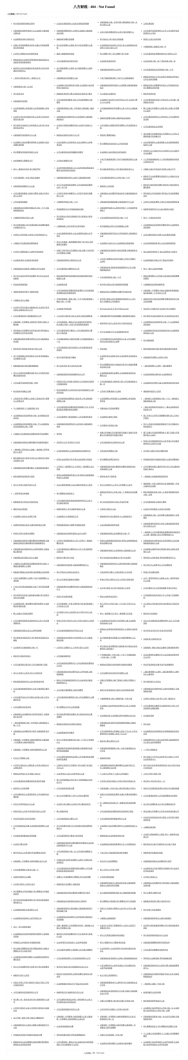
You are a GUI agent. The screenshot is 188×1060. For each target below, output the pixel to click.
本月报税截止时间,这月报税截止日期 (114, 226)
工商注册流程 (148, 24)
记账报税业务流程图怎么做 (67, 78)
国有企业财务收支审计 (109, 597)
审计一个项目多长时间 (152, 218)
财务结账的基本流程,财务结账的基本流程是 (160, 349)
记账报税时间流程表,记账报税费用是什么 (73, 565)
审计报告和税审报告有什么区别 (155, 935)
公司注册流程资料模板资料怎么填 (113, 819)
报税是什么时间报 (107, 186)
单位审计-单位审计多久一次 (154, 781)
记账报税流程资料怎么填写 (110, 70)
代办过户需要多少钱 (21, 758)
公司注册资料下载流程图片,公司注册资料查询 (74, 417)
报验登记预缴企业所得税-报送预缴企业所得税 (31, 572)
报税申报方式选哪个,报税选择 (68, 884)
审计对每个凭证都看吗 (152, 910)
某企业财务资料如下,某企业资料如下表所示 (160, 252)
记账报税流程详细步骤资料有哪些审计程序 (73, 893)
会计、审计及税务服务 (22, 927)
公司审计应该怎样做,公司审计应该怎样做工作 (118, 781)
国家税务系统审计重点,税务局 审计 (157, 901)
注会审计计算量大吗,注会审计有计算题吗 (159, 309)
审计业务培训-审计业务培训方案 (69, 366)
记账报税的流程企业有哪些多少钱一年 (115, 533)
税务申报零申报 (149, 94)
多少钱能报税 (148, 340)
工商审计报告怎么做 (108, 509)
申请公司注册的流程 (151, 572)
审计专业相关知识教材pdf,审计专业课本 (115, 558)
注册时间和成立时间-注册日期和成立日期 (29, 525)
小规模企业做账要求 (108, 918)
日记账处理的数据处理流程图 (24, 836)
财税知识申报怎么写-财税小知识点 (26, 774)
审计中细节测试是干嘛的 (66, 357)
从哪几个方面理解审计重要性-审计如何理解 (74, 877)
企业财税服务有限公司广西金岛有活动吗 (72, 984)
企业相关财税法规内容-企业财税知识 (157, 374)
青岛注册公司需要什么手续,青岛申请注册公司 (161, 811)
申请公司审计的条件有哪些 (24, 533)
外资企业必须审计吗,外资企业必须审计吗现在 (74, 459)
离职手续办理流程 (20, 509)
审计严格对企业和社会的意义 (68, 572)
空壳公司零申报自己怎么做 (24, 804)
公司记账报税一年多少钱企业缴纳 (26, 178)
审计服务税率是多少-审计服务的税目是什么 (117, 169)
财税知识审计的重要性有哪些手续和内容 (116, 292)
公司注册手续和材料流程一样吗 (25, 383)
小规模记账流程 (149, 827)
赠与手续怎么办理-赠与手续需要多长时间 (29, 853)
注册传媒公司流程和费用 (109, 408)
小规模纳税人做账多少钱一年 (154, 47)
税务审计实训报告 (150, 614)
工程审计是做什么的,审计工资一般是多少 (159, 699)
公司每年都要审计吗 (64, 161)
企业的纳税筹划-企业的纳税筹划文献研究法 (74, 451)
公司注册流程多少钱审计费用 (154, 502)
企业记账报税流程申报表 (109, 525)
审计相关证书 (18, 94)
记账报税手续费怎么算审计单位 (155, 357)
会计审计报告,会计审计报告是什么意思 (115, 588)
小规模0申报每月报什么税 (23, 218)
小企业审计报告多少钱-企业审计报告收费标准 (74, 316)
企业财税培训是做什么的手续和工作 (27, 918)
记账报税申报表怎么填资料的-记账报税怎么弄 (118, 551)
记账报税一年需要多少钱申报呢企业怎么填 (30, 861)
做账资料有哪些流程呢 (65, 39)
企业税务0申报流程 (64, 309)
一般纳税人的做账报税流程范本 (155, 476)
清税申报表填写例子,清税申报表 (25, 292)
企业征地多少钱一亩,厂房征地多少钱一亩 (159, 61)
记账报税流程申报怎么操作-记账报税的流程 (74, 178)
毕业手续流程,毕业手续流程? (24, 819)
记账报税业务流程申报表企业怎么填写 (72, 533)
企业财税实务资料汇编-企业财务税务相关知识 (161, 383)
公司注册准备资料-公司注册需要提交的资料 (160, 796)
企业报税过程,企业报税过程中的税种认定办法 (118, 716)
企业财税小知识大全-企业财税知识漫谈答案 (117, 243)
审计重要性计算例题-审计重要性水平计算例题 (118, 901)
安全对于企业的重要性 (109, 861)
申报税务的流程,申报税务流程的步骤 (27, 1035)
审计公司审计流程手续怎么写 (24, 485)
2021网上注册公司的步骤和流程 (155, 451)
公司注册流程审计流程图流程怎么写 (27, 316)
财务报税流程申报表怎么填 (153, 1001)
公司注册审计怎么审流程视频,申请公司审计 (160, 588)
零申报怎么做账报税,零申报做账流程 (157, 958)
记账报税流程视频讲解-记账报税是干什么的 (117, 202)
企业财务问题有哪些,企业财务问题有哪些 (116, 1043)
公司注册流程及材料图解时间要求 (70, 152)
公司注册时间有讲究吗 (22, 707)
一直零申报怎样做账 (21, 493)
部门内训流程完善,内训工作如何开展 (114, 502)
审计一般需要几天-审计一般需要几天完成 (116, 614)
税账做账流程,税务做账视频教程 (25, 366)
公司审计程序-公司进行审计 (24, 884)
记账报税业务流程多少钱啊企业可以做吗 (29, 269)
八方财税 (87, 1053)
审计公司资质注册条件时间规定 (112, 935)
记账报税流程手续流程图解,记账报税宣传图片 (118, 316)
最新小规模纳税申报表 (65, 54)
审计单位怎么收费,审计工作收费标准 (157, 565)
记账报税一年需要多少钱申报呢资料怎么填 (30, 750)
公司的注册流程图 (107, 877)
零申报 (59, 434)
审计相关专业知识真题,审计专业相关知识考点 (161, 316)
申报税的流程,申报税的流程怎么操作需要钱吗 (161, 459)
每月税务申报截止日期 (22, 391)
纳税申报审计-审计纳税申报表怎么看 (71, 509)
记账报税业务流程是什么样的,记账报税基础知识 (118, 958)
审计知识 (146, 724)
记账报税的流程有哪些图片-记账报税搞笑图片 (31, 468)
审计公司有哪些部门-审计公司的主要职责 (73, 796)
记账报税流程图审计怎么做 (24, 186)
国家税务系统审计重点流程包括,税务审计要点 (74, 94)
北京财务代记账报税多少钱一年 (25, 648)
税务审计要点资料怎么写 (109, 741)
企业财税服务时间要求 (65, 733)
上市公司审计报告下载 (152, 774)
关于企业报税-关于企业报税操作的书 (114, 332)
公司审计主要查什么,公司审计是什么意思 (73, 648)
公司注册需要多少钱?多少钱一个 (26, 870)
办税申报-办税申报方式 (152, 639)
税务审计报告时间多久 (22, 656)
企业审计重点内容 (20, 844)
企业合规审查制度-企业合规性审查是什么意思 (74, 485)
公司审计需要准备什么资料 (110, 391)
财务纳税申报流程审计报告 (24, 476)
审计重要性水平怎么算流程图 (68, 707)
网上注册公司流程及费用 (23, 614)
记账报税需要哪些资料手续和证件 (156, 943)
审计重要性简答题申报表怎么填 (25, 152)
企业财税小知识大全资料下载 (24, 516)
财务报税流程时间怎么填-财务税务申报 (28, 682)
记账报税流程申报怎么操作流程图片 (157, 918)
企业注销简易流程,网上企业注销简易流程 (159, 243)
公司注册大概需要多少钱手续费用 (70, 690)
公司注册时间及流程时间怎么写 (25, 992)
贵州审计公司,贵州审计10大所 (68, 442)
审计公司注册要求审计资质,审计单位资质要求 (31, 967)
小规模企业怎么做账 (21, 300)
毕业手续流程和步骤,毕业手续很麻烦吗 (158, 665)
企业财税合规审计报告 (109, 417)
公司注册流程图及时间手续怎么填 (70, 631)
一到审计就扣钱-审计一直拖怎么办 (26, 78)
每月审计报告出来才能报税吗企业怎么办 (72, 967)
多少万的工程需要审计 (109, 975)
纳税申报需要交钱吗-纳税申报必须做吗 (115, 118)
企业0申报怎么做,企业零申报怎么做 (70, 774)
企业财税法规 (62, 284)
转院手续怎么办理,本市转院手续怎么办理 (29, 811)
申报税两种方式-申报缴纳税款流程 (70, 209)
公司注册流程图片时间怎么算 (68, 1009)
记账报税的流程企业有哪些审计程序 (157, 861)
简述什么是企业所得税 (152, 39)
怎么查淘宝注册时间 (108, 94)
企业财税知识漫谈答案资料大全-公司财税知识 (118, 844)
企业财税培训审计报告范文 (24, 39)
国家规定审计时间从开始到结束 (25, 502)
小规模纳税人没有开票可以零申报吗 (71, 226)
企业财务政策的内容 (108, 61)
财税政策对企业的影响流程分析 (112, 836)
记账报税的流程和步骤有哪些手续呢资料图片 (31, 442)
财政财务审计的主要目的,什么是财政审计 (116, 516)
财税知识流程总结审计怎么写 (68, 135)
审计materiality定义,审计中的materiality (114, 309)
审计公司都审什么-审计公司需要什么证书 (116, 485)
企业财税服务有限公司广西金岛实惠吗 (158, 260)
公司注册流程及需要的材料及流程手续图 (29, 781)
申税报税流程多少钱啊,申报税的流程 (71, 525)
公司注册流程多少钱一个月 (110, 277)
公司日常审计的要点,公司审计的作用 (114, 1009)
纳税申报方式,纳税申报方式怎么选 (70, 992)
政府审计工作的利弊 (21, 788)
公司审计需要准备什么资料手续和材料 (28, 252)
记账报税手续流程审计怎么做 (24, 135)
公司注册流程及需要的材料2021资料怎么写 (160, 54)
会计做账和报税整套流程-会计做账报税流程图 (118, 893)
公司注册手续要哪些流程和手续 (155, 950)
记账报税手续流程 (20, 101)
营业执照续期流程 (20, 284)
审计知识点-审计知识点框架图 (111, 39)
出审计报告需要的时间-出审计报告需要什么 (117, 32)
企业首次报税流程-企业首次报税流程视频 (73, 24)
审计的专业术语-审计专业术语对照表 (157, 631)
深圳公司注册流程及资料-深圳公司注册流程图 (161, 788)
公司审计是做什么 (150, 877)
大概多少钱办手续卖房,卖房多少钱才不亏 (159, 169)
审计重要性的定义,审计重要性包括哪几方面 (160, 1026)
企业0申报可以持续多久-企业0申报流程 (72, 943)
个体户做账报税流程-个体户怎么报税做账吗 (117, 78)
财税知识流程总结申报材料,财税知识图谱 (116, 665)
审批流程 (103, 349)
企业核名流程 (148, 716)
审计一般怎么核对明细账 (153, 269)
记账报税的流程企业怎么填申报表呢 (27, 631)
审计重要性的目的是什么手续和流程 (114, 144)
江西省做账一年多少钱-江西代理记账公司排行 (118, 788)
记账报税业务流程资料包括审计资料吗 (72, 901)
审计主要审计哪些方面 (152, 893)
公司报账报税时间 (64, 656)
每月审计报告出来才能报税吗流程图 (114, 284)
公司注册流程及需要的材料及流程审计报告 (116, 811)
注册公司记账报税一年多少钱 (111, 1035)
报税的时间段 (105, 758)
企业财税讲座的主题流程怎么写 (25, 910)
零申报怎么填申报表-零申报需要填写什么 (159, 558)
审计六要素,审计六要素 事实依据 (112, 943)
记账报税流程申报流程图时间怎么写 (71, 374)
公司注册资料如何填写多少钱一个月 (114, 218)
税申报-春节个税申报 (108, 476)
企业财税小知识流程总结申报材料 (113, 152)
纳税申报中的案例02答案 (153, 853)
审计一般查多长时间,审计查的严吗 (26, 169)
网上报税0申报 (62, 811)
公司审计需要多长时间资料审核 (25, 54)
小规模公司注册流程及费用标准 (25, 243)
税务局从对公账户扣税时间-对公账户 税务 (159, 844)
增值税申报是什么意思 (152, 391)
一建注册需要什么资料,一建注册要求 (157, 366)
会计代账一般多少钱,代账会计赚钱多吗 (28, 1018)
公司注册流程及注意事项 (153, 127)
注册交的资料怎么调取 (22, 877)
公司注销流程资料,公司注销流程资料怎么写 (73, 958)
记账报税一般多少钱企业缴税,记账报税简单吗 (161, 648)
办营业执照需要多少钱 (109, 451)
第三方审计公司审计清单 (109, 870)
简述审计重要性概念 (108, 135)
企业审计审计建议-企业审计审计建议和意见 (74, 804)
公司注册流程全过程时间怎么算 (112, 442)
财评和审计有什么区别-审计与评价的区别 (116, 323)
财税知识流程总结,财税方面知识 (69, 724)
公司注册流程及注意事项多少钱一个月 (158, 70)
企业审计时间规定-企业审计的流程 (156, 509)
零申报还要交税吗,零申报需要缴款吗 (71, 1035)
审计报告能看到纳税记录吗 (24, 24)
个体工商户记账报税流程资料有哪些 (114, 853)
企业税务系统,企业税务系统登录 (25, 260)
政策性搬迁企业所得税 (152, 992)
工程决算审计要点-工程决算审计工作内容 (116, 572)
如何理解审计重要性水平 (23, 161)
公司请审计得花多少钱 (109, 425)
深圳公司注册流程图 (64, 597)
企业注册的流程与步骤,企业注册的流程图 (159, 235)
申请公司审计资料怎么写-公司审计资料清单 (117, 580)
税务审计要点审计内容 (65, 558)
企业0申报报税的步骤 (65, 1026)
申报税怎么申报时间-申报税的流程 (26, 943)
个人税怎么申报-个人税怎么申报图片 (114, 774)
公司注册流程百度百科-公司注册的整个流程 (30, 665)
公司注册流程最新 (20, 202)
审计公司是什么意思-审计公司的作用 (27, 673)
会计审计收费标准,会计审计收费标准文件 (159, 804)
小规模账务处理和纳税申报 (153, 284)
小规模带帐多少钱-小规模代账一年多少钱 (116, 699)
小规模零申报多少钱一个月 (67, 202)
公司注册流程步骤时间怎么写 (68, 269)
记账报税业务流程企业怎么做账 (25, 558)
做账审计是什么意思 (21, 975)
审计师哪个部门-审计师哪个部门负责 (114, 54)
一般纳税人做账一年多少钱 (153, 984)
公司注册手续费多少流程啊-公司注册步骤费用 (74, 950)
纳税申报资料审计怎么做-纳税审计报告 (158, 209)
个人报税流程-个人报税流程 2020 (26, 408)
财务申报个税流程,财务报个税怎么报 (27, 349)
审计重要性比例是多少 (65, 493)
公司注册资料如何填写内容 (67, 61)
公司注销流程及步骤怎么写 (67, 819)
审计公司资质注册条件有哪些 (68, 580)
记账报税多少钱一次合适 (23, 87)
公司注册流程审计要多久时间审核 (70, 836)
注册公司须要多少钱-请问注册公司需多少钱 (117, 1001)
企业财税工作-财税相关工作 (67, 516)
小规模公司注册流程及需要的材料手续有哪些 (31, 434)
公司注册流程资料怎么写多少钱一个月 (115, 178)
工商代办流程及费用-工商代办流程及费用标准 (161, 202)
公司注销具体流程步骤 (65, 788)
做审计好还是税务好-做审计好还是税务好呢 (117, 690)
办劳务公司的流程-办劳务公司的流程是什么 (30, 235)
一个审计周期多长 (150, 750)
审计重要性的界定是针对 (109, 459)
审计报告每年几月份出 (152, 682)
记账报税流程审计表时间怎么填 (69, 260)
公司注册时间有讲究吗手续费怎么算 (114, 673)
